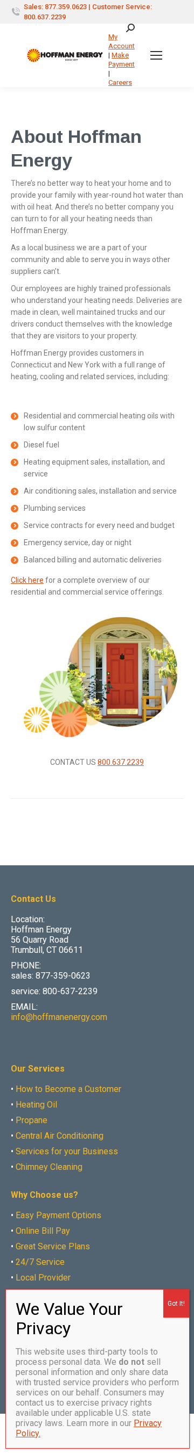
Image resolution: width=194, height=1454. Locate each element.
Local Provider (43, 1277)
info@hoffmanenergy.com (59, 1017)
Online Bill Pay (43, 1231)
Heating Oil (36, 1104)
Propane (31, 1120)
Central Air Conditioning (59, 1136)
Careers (120, 82)
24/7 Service (40, 1262)
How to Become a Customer (68, 1089)
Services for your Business (67, 1151)
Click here (27, 580)
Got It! (176, 1303)
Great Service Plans (53, 1246)
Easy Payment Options (58, 1215)
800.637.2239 (121, 762)
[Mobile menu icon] (156, 55)
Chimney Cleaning (49, 1167)
